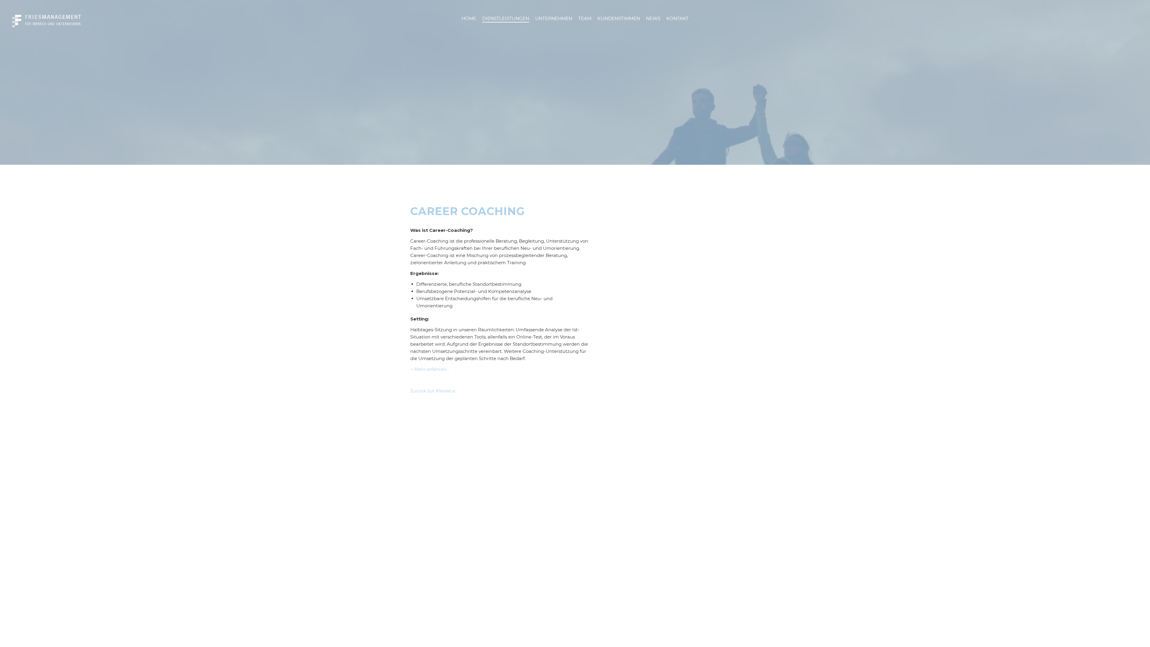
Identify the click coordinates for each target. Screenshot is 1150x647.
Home (468, 18)
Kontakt (677, 18)
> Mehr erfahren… (429, 369)
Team (584, 18)
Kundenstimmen (618, 18)
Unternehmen (553, 18)
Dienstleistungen (505, 18)
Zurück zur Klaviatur (433, 391)
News (653, 18)
